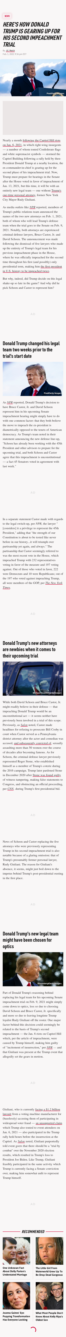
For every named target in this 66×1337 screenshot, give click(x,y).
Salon (24, 725)
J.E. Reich (10, 50)
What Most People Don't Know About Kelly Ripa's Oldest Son (49, 1316)
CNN (10, 789)
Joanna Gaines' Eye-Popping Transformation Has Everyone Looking (16, 1316)
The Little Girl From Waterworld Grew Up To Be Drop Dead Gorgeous (49, 1271)
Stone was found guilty (47, 775)
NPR (32, 207)
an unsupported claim (49, 1123)
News (7, 16)
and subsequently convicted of (32, 743)
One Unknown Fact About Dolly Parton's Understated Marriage (15, 1271)
